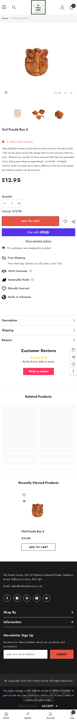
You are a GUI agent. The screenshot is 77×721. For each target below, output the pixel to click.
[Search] (14, 7)
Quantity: (7, 196)
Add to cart (30, 221)
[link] (20, 456)
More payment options (38, 241)
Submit (62, 654)
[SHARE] (72, 221)
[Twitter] (46, 598)
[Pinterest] (26, 598)
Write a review (38, 371)
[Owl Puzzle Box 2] (38, 509)
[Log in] (62, 7)
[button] (65, 93)
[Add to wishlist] (65, 221)
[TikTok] (36, 598)
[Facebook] (7, 598)
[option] (38, 59)
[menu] (4, 7)
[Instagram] (17, 598)
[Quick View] (24, 501)
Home (5, 18)
